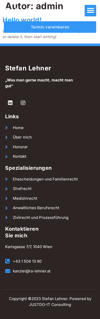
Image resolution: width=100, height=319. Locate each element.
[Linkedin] (10, 103)
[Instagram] (23, 103)
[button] (90, 10)
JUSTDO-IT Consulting (50, 304)
